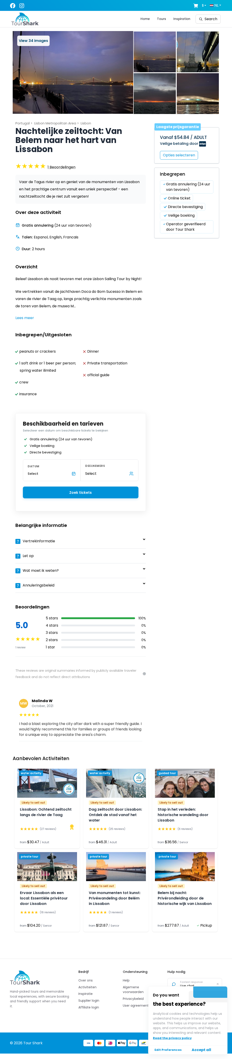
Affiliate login (88, 1007)
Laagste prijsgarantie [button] (177, 126)
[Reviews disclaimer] (144, 673)
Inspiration (181, 19)
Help (126, 980)
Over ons (85, 980)
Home (145, 19)
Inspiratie (85, 993)
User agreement (136, 1005)
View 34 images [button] (33, 40)
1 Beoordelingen (61, 167)
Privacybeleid (133, 998)
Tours (161, 19)
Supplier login (88, 1000)
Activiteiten (87, 987)
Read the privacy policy (172, 1038)
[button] (73, 72)
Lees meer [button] (24, 317)
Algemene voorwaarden (133, 989)
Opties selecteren (179, 155)
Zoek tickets (80, 492)
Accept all (201, 1049)
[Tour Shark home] (25, 977)
